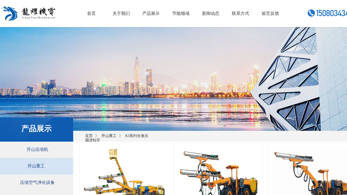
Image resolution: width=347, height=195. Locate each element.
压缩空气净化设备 (37, 182)
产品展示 (151, 13)
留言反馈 (270, 13)
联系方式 (240, 13)
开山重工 (109, 136)
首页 (89, 136)
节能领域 (180, 13)
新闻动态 (210, 13)
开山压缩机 (37, 149)
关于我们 (121, 13)
